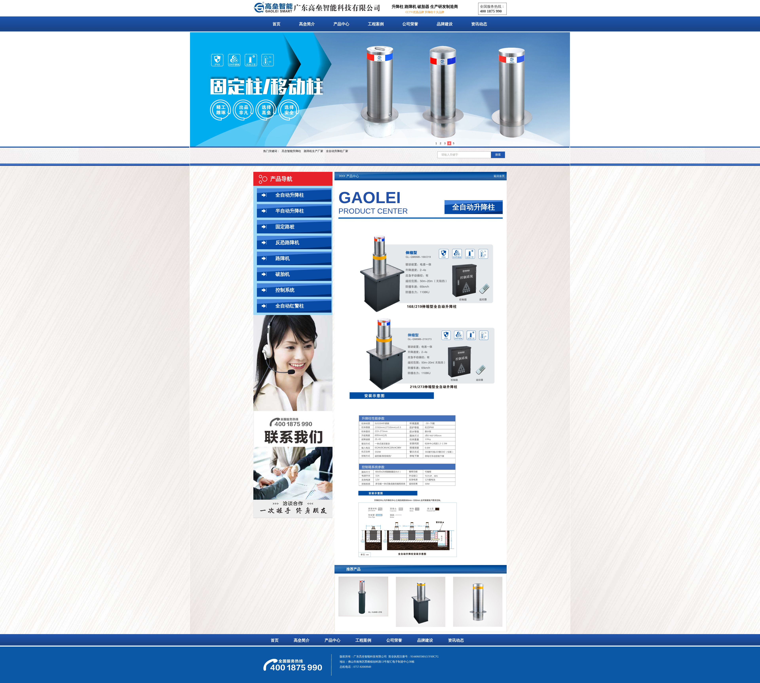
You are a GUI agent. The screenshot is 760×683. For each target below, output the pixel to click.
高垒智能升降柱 (291, 151)
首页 (276, 24)
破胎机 (283, 274)
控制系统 (285, 290)
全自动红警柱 (290, 305)
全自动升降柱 (290, 195)
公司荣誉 (410, 24)
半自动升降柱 (290, 210)
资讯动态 (479, 24)
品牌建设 (445, 24)
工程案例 (376, 24)
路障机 (283, 258)
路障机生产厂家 (313, 151)
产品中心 (341, 24)
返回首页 (499, 176)
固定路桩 (285, 226)
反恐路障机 (287, 242)
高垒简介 (307, 24)
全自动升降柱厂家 (337, 151)
